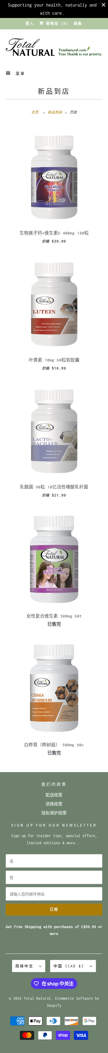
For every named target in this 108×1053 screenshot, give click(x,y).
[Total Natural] (54, 49)
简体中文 (25, 966)
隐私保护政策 (54, 813)
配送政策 (54, 795)
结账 (78, 23)
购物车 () (56, 23)
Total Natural (37, 998)
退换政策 (54, 804)
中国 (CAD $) (70, 966)
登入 (30, 23)
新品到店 (54, 91)
